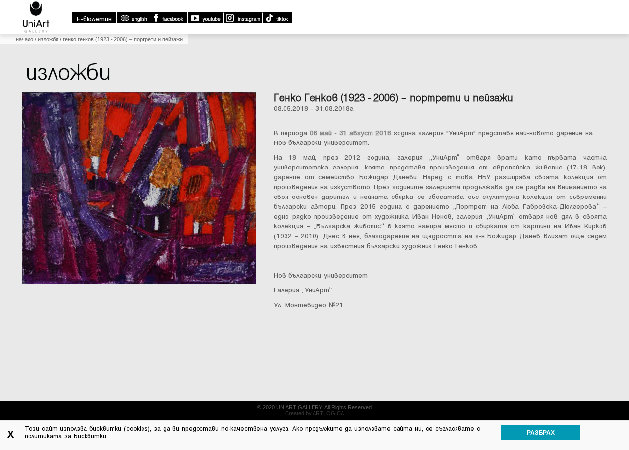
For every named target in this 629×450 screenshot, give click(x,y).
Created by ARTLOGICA (314, 413)
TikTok (277, 17)
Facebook (168, 17)
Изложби (48, 39)
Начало (24, 39)
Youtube (205, 17)
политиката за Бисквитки (65, 436)
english (133, 17)
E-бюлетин (94, 19)
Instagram (242, 17)
